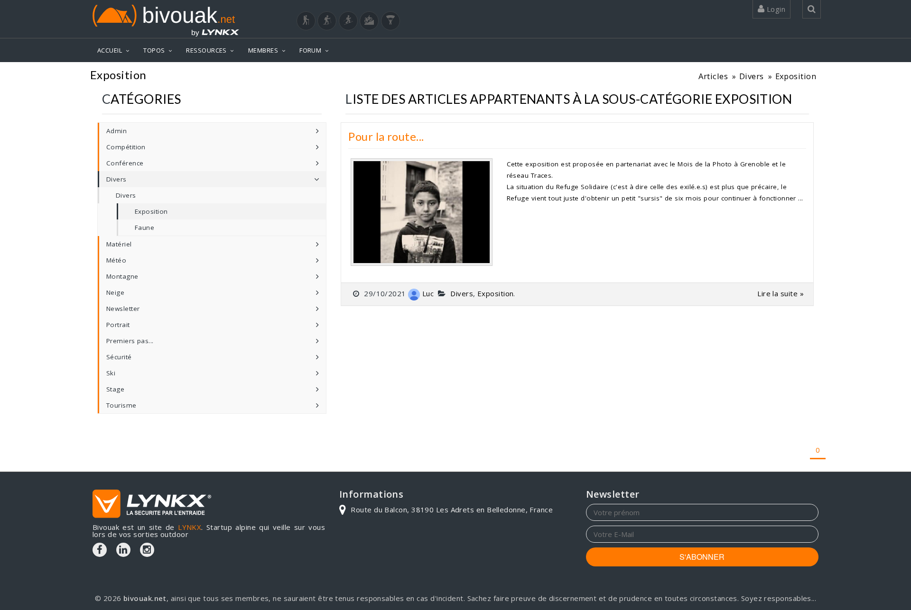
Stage (115, 389)
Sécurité (119, 357)
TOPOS (154, 50)
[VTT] (369, 20)
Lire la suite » (780, 293)
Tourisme (121, 405)
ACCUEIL (109, 50)
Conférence (125, 163)
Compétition (126, 147)
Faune (144, 227)
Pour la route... (386, 136)
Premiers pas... (130, 341)
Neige (115, 292)
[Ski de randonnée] (348, 20)
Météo (116, 260)
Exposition (796, 76)
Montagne (122, 276)
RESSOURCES (206, 50)
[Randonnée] (306, 20)
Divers (751, 76)
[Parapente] (390, 20)
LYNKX (189, 527)
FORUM (310, 50)
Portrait (118, 324)
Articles (713, 76)
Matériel (119, 244)
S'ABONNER (702, 556)
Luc (428, 293)
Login (774, 9)
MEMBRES (263, 50)
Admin (116, 131)
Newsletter (123, 308)
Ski (110, 373)
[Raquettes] (326, 20)
